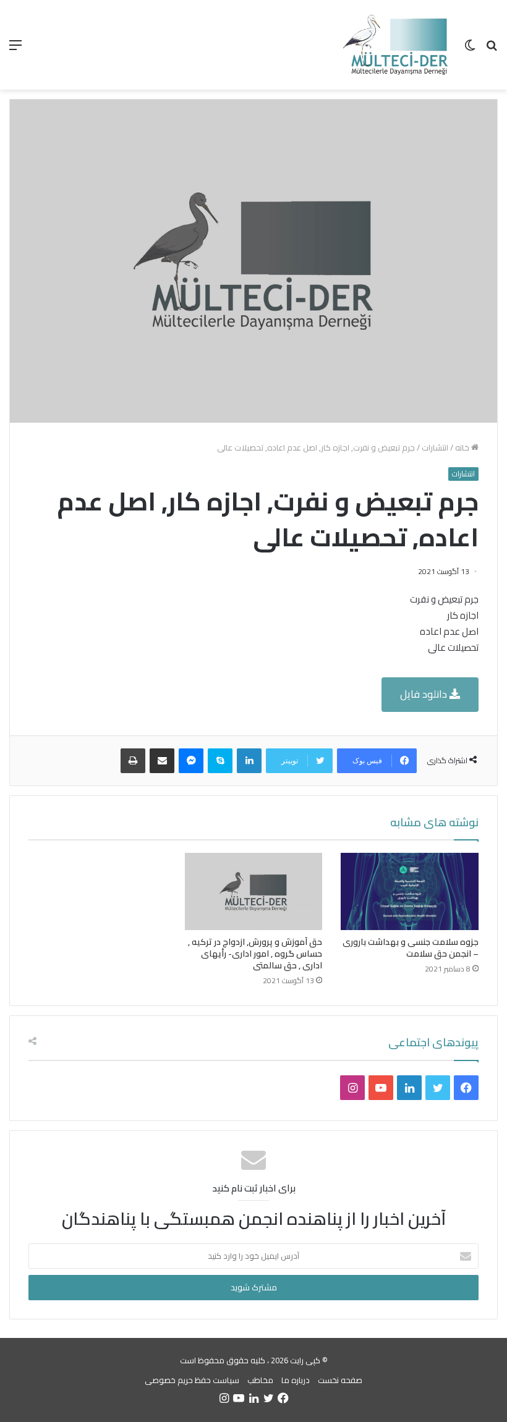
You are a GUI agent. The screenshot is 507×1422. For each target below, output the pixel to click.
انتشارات (435, 447)
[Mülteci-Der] (395, 45)
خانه (463, 447)
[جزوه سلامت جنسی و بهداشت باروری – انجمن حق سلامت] (410, 891)
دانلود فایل (424, 694)
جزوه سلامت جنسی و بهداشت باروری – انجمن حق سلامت (411, 948)
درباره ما (295, 1380)
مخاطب (260, 1380)
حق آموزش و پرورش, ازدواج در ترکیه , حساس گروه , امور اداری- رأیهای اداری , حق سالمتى (255, 953)
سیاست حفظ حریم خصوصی (192, 1380)
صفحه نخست (340, 1380)
